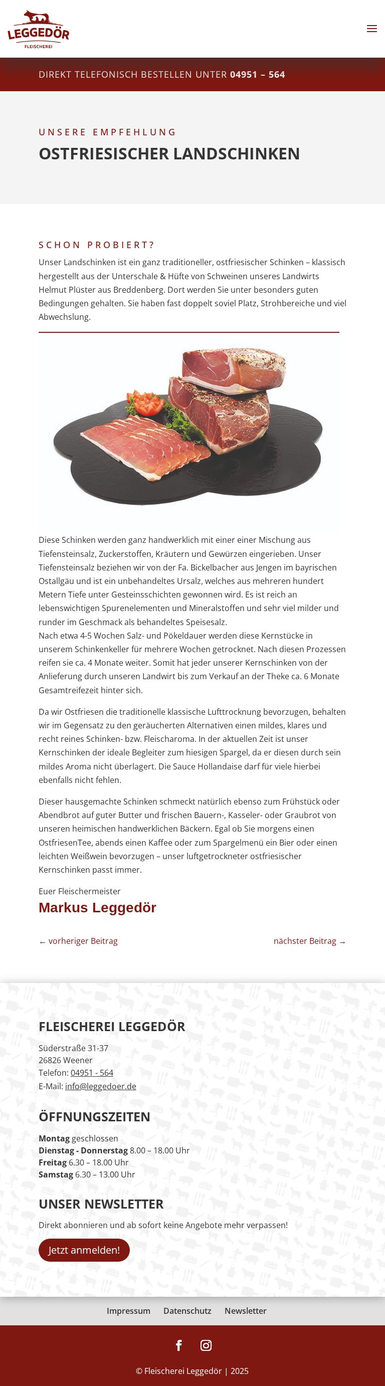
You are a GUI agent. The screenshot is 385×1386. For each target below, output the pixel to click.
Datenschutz (187, 1310)
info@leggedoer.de (100, 1086)
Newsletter (246, 1310)
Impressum (128, 1310)
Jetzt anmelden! (84, 1250)
